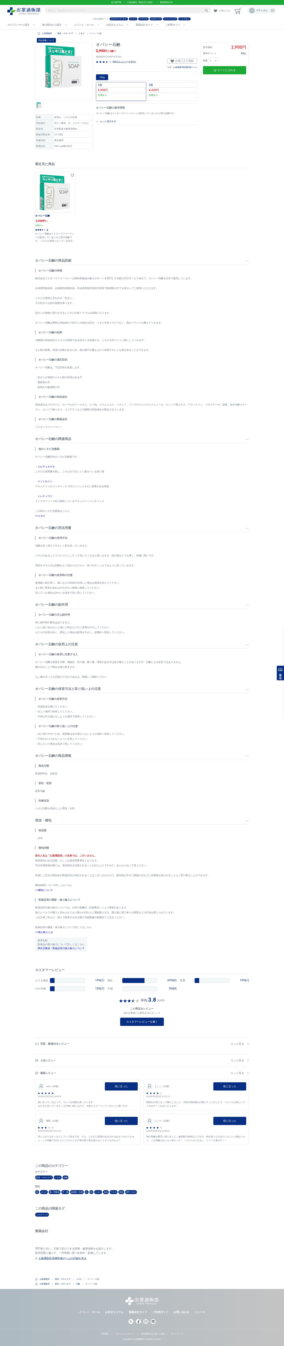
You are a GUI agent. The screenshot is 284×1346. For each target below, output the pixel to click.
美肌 (121, 1192)
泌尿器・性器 (77, 1192)
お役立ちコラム (114, 24)
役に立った (121, 1086)
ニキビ (81, 33)
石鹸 (65, 1177)
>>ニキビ (40, 515)
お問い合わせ (181, 1312)
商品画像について (46, 40)
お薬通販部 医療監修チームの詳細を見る (62, 1258)
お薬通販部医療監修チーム (185, 67)
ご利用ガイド (172, 24)
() (124, 61)
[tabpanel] (64, 71)
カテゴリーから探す (18, 24)
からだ (44, 1192)
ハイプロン (184, 19)
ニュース (200, 1312)
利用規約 (105, 1334)
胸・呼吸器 (54, 1192)
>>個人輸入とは (44, 932)
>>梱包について (44, 890)
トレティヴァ (45, 496)
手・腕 (65, 1192)
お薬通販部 (47, 33)
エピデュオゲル (46, 466)
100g (102, 77)
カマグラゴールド (119, 19)
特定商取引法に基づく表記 (153, 1334)
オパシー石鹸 (42, 215)
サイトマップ (177, 1334)
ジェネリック (42, 1214)
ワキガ (114, 1192)
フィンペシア (170, 19)
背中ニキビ (131, 1192)
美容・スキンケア (65, 33)
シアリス (143, 19)
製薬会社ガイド (144, 24)
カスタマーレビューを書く (142, 1021)
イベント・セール (84, 24)
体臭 (106, 1192)
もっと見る (237, 1043)
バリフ (133, 19)
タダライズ (156, 19)
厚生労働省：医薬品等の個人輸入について (61, 948)
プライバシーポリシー (125, 1334)
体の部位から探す (52, 24)
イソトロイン (45, 481)
